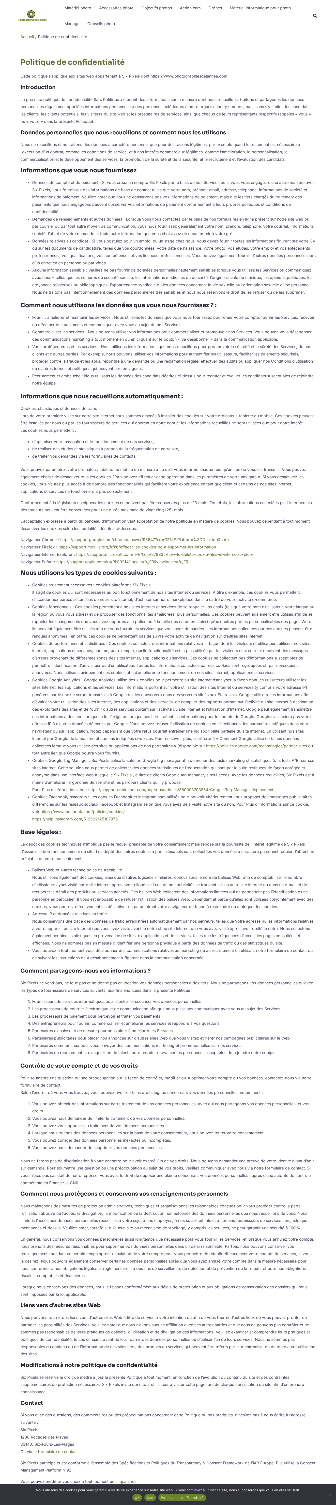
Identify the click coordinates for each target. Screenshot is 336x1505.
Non (150, 1498)
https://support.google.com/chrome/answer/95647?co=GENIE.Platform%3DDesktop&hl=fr (144, 539)
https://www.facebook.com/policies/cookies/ (83, 811)
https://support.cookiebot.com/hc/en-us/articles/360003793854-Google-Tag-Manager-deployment (180, 789)
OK (137, 1498)
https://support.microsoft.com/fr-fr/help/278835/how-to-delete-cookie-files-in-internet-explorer (165, 554)
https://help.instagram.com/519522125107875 (75, 819)
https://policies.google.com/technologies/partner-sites (256, 745)
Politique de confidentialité (182, 1498)
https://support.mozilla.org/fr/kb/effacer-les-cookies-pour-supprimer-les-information (137, 546)
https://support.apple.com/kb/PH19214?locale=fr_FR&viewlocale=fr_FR (122, 561)
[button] (315, 16)
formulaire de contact (58, 1451)
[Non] (329, 1494)
